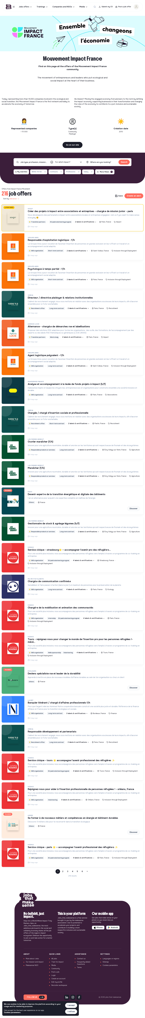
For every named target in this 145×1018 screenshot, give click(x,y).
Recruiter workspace (59, 985)
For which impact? (62, 162)
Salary (86, 172)
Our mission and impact (35, 962)
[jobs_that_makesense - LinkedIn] (66, 997)
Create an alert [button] (134, 196)
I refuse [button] (71, 1011)
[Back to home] (28, 901)
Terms (79, 967)
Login (53, 975)
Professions (70, 172)
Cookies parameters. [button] (12, 1012)
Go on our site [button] (72, 145)
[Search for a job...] (94, 6)
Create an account (58, 979)
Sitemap (106, 962)
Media (82, 7)
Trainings (41, 7)
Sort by (10, 199)
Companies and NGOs (62, 7)
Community (55, 969)
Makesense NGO (32, 965)
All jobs (54, 959)
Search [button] (124, 162)
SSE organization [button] (36, 251)
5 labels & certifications (76, 395)
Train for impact (57, 962)
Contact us (81, 959)
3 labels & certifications (76, 713)
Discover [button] (134, 508)
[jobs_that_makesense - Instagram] (72, 997)
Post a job (55, 972)
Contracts (54, 172)
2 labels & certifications (85, 222)
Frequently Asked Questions (83, 963)
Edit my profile (56, 982)
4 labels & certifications (83, 560)
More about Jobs (32, 959)
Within (37, 172)
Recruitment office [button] (37, 308)
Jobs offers (24, 7)
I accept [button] (71, 1005)
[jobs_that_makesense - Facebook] (78, 997)
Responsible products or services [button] (42, 450)
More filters (106, 172)
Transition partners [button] (37, 222)
